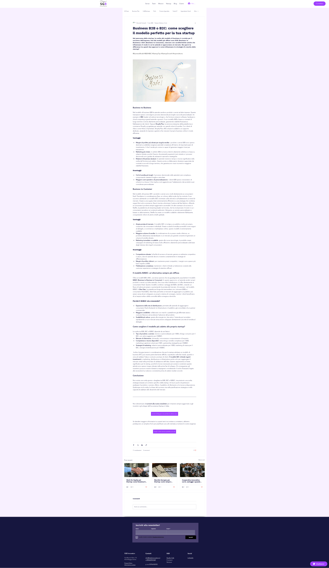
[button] (320, 3)
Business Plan (135, 11)
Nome (137, 528)
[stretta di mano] (136, 470)
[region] (134, 555)
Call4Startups (146, 11)
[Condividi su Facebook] (133, 445)
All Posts (126, 11)
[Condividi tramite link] (146, 445)
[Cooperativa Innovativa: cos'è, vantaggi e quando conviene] (192, 470)
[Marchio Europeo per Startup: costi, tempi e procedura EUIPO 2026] (164, 470)
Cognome (153, 528)
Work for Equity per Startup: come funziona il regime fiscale (135, 481)
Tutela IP (175, 11)
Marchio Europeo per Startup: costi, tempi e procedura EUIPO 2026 (162, 481)
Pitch (154, 11)
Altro (195, 11)
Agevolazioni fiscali (186, 11)
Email (168, 528)
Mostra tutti (202, 460)
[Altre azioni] (195, 23)
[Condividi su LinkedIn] (142, 445)
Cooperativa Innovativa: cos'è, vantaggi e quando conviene (191, 481)
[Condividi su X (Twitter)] (138, 445)
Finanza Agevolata (164, 11)
